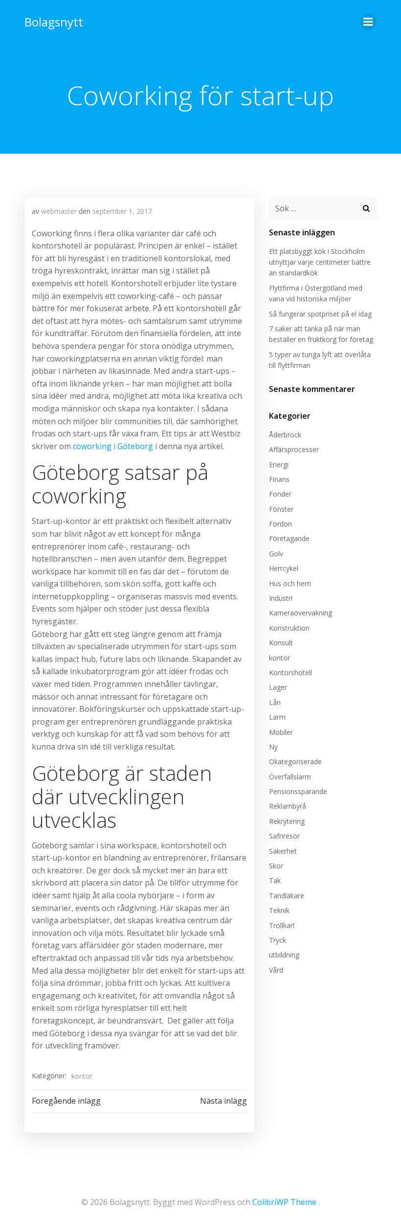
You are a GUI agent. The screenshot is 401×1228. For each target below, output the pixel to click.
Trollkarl (281, 925)
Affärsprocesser (294, 449)
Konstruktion (289, 628)
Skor (276, 865)
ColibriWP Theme (284, 1202)
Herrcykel (283, 568)
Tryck (277, 940)
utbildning (284, 954)
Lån (275, 702)
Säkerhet (283, 851)
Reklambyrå (287, 806)
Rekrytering (287, 821)
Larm (277, 717)
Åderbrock (285, 434)
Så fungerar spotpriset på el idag (320, 313)
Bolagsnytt (53, 22)
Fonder (280, 494)
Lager (278, 687)
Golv (276, 553)
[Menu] (368, 22)
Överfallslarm (290, 776)
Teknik (279, 910)
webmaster (59, 211)
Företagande (289, 538)
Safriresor (284, 836)
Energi (279, 464)
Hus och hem (290, 583)
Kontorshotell (290, 672)
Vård (276, 970)
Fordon (280, 523)
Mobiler (281, 732)
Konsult (281, 642)
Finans (279, 479)
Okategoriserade (295, 761)
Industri (280, 598)
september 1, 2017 (122, 211)
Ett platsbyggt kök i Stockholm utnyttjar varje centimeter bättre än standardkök (320, 262)
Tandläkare (286, 895)
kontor (81, 1076)
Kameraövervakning (300, 612)
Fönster (281, 509)
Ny (273, 746)
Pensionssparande (298, 791)
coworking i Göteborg (113, 446)
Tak (275, 880)
